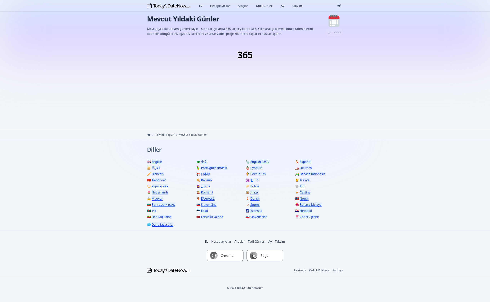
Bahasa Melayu (311, 204)
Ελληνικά (208, 198)
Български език (163, 204)
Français (158, 174)
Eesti (204, 211)
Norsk (304, 198)
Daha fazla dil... (162, 224)
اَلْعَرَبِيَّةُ (156, 168)
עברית (254, 192)
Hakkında (300, 270)
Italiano (206, 180)
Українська (160, 186)
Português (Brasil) (214, 168)
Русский (256, 168)
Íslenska (256, 211)
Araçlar (243, 6)
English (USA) (260, 162)
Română (207, 192)
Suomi (255, 204)
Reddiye (338, 270)
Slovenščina (258, 217)
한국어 (255, 180)
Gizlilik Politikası (319, 270)
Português (258, 174)
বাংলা (154, 211)
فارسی (205, 186)
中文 (204, 162)
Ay (282, 6)
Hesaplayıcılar (220, 6)
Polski (254, 186)
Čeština (305, 192)
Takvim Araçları (165, 134)
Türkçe (305, 180)
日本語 (205, 174)
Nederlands (160, 192)
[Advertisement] (245, 91)
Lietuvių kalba (162, 217)
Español (305, 162)
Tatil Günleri (264, 6)
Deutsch (306, 168)
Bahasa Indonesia (312, 174)
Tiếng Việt (159, 180)
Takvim (297, 6)
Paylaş (336, 32)
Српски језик (309, 217)
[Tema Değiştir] (339, 6)
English (157, 162)
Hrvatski (306, 211)
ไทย (302, 186)
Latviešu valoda (212, 217)
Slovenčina (208, 204)
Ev (200, 6)
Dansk (255, 198)
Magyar (157, 198)
